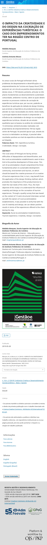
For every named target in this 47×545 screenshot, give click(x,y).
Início (4, 7)
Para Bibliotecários (9, 446)
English (6, 459)
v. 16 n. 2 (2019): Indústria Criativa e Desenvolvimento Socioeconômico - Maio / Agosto (20, 11)
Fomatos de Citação (10, 370)
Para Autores (7, 442)
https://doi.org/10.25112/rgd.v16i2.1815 (21, 67)
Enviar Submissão (11, 476)
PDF (7, 335)
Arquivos (12, 7)
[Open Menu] (2, 2)
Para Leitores (7, 439)
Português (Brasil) (10, 466)
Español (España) (10, 463)
